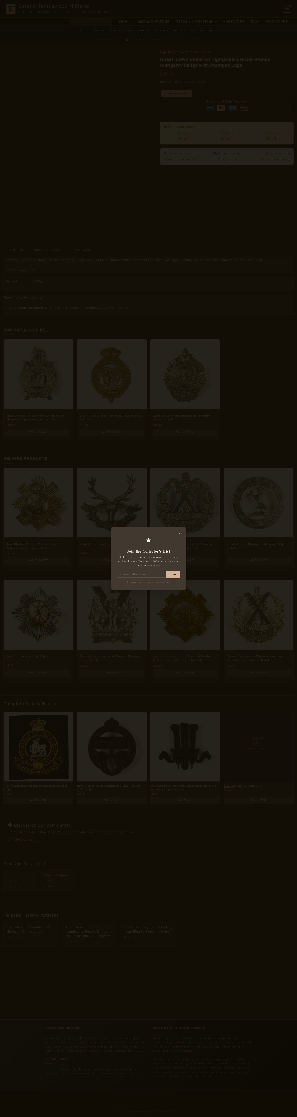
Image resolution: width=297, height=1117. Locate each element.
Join (173, 574)
